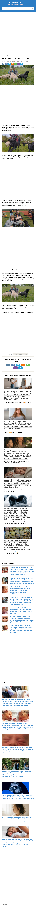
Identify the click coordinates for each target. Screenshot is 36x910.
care (16, 354)
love (26, 354)
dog (21, 354)
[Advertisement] (18, 32)
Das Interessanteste (15, 2)
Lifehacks (19, 61)
